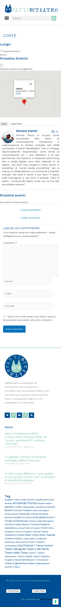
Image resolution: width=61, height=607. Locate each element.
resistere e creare (15, 535)
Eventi (18, 93)
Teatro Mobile (24, 556)
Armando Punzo (25, 503)
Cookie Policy (39, 591)
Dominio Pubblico (23, 510)
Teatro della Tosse (16, 552)
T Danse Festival (43, 545)
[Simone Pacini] (8, 136)
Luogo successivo (30, 217)
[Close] (31, 84)
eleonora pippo (41, 510)
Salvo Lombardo (38, 538)
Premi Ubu (47, 528)
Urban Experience (16, 563)
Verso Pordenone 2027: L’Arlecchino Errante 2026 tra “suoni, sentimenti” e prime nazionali (26, 438)
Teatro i (32, 552)
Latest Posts (16, 124)
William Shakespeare (38, 563)
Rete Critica (32, 534)
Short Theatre (37, 542)
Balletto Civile (13, 506)
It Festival (34, 524)
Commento (10, 243)
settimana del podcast (17, 542)
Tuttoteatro (42, 560)
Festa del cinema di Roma (33, 514)
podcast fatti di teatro (28, 528)
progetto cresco (13, 531)
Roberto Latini (21, 538)
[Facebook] (53, 131)
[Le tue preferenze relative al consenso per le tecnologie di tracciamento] (55, 602)
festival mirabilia (13, 517)
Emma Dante (12, 514)
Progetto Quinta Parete (35, 531)
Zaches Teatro (12, 567)
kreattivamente (48, 599)
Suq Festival (25, 545)
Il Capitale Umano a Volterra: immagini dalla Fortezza (25, 458)
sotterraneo (11, 545)
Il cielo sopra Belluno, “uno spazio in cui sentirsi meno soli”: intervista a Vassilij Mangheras (30, 477)
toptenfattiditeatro (24, 560)
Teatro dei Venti (38, 549)
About (4, 124)
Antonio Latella (34, 499)
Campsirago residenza (34, 507)
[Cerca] (54, 18)
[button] (6, 18)
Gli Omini (26, 517)
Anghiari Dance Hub (15, 499)
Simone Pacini (26, 131)
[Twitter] (57, 131)
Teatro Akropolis (15, 549)
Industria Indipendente (17, 524)
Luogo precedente (30, 210)
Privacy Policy (13, 591)
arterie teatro (45, 503)
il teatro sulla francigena (40, 521)
